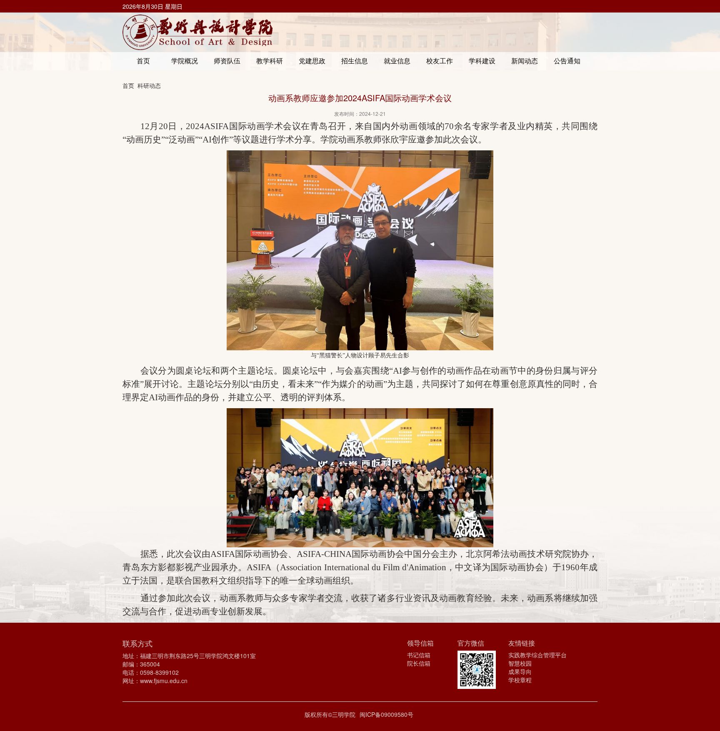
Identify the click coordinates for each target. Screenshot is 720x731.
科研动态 (149, 85)
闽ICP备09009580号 (386, 714)
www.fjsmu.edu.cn (164, 680)
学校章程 (520, 680)
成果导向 (520, 671)
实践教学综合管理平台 (537, 655)
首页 (128, 85)
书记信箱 (418, 655)
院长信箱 (418, 663)
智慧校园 (520, 663)
